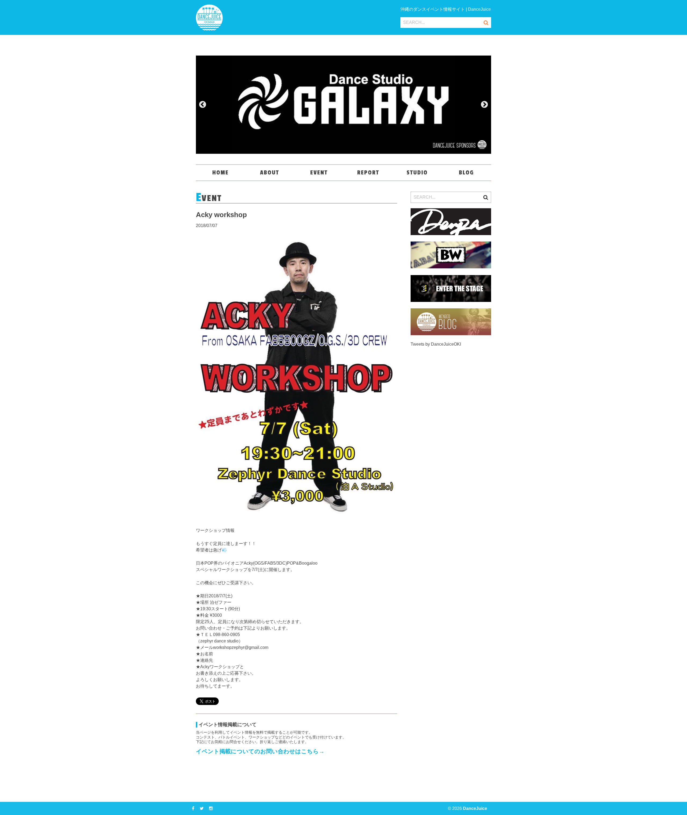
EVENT (319, 172)
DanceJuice (475, 808)
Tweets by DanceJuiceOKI (436, 344)
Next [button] (484, 105)
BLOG (466, 172)
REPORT (368, 172)
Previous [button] (203, 105)
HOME (220, 172)
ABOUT (269, 172)
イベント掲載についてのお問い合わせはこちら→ (260, 751)
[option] (343, 105)
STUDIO (417, 172)
